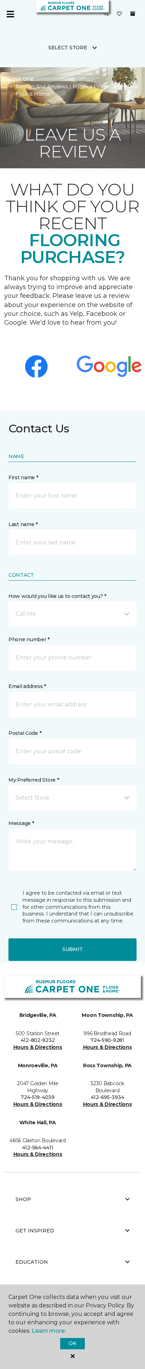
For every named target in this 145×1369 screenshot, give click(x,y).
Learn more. (49, 1330)
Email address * (27, 686)
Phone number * (29, 639)
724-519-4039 (38, 1097)
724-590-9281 (107, 1040)
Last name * (23, 524)
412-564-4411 (37, 1147)
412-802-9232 (38, 1040)
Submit (72, 949)
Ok (72, 1343)
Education (31, 1262)
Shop (23, 1199)
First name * (23, 477)
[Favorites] (119, 14)
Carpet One (19, 79)
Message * (21, 823)
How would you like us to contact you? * (57, 596)
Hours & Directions (37, 1047)
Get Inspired (34, 1230)
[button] (106, 14)
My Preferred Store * (33, 779)
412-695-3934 (107, 1097)
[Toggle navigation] (10, 14)
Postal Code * (24, 733)
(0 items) (132, 13)
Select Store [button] (67, 47)
